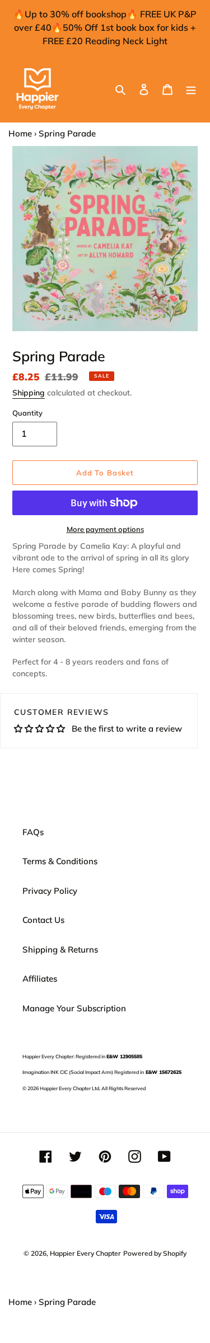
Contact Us (43, 920)
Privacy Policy (49, 890)
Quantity (27, 412)
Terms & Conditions (59, 861)
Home (20, 133)
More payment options (105, 529)
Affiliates (39, 978)
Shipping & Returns (60, 949)
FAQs (33, 832)
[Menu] (191, 89)
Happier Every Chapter (85, 1253)
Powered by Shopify (154, 1253)
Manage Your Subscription (74, 1008)
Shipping (28, 393)
